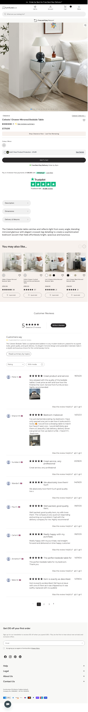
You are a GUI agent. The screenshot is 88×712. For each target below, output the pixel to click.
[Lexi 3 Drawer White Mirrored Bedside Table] (53, 260)
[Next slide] (83, 66)
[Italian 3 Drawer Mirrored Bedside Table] (11, 260)
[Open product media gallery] (84, 25)
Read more (56, 431)
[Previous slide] (3, 66)
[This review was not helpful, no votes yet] (77, 405)
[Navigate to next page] (54, 609)
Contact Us (43, 686)
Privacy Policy (35, 653)
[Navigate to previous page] (33, 609)
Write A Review (58, 323)
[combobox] (15, 362)
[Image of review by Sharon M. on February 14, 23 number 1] (34, 438)
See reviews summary (26, 122)
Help (43, 671)
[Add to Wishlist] (82, 118)
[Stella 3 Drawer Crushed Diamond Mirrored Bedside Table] (32, 260)
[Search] (5, 14)
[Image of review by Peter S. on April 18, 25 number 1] (34, 392)
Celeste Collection (76, 114)
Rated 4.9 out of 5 (45, 20)
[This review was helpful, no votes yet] (73, 405)
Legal (43, 676)
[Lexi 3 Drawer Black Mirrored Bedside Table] (74, 260)
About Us (43, 681)
